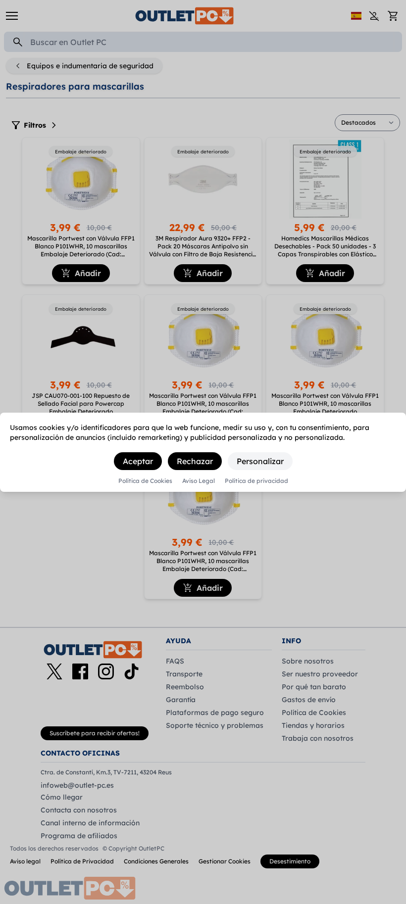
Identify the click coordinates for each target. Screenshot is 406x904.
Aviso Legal (198, 481)
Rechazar (195, 461)
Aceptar (138, 461)
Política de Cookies (145, 481)
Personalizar (260, 461)
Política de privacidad (256, 481)
